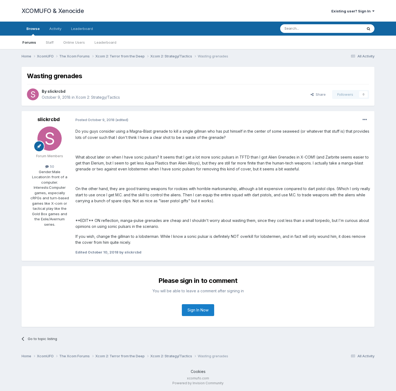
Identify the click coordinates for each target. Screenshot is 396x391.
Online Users (74, 42)
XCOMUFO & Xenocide (53, 10)
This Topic (346, 28)
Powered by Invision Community (198, 383)
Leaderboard (105, 42)
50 (51, 166)
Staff (50, 42)
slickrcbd (56, 91)
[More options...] (364, 119)
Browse (33, 28)
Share (320, 94)
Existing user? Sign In (351, 11)
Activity (55, 28)
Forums (29, 42)
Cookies (198, 371)
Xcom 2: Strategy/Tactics (98, 97)
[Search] (368, 28)
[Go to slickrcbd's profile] (33, 94)
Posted (94, 120)
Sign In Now (198, 310)
